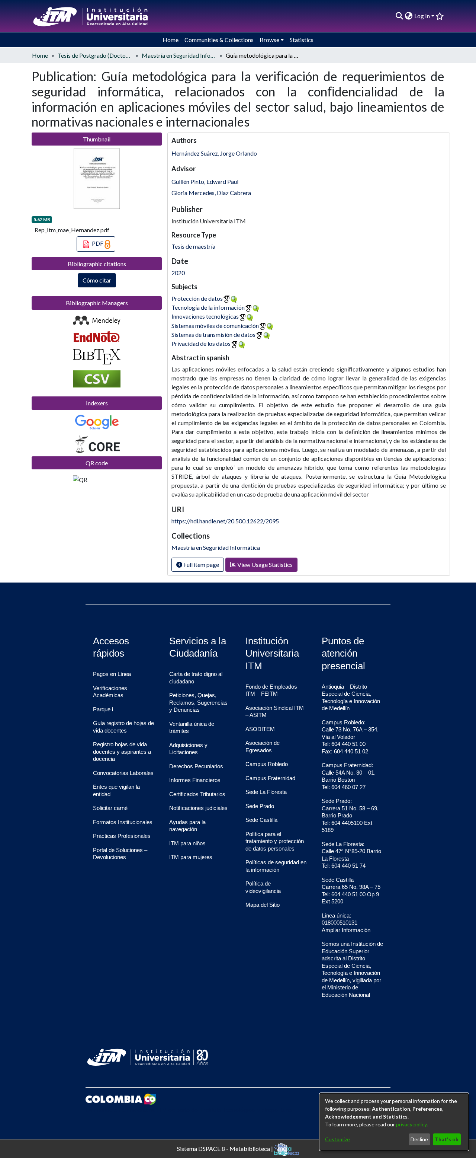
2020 (178, 272)
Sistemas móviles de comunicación (215, 325)
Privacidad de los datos (201, 343)
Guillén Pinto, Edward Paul (204, 181)
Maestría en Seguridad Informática (179, 55)
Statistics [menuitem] (301, 39)
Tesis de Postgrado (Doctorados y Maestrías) (95, 55)
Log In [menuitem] (422, 15)
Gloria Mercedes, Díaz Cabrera (211, 192)
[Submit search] (399, 16)
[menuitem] (409, 16)
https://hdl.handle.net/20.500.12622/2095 (225, 520)
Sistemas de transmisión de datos (213, 334)
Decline (419, 1139)
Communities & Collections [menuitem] (219, 39)
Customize (337, 1139)
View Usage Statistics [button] (264, 564)
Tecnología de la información (208, 307)
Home (40, 55)
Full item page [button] (200, 564)
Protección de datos (197, 298)
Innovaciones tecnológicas (205, 316)
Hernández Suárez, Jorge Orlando (214, 153)
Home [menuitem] (170, 39)
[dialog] (394, 1122)
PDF (97, 243)
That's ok (447, 1139)
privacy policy (411, 1124)
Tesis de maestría (193, 246)
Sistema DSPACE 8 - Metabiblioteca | (225, 1148)
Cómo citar (97, 280)
